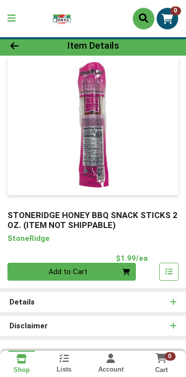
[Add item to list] (169, 272)
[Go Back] (28, 46)
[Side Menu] (11, 18)
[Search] (143, 18)
